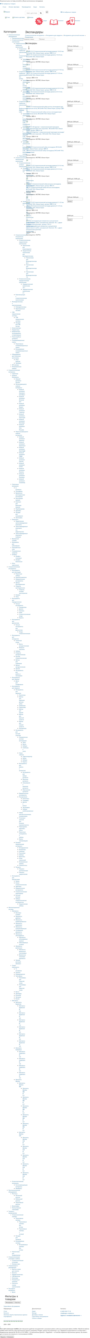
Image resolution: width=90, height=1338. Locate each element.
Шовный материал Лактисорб (22, 415)
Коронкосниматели (21, 577)
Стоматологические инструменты (14, 567)
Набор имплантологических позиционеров (25, 814)
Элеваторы (22, 705)
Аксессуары (19, 517)
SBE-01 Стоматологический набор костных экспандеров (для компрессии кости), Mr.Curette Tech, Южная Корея (44, 112)
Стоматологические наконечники (17, 41)
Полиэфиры (19, 491)
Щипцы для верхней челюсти (21, 716)
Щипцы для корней (21, 710)
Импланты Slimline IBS (22, 1084)
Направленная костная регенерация (23, 738)
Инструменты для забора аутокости (26, 774)
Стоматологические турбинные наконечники (21, 45)
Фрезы (24, 758)
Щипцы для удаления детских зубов (22, 700)
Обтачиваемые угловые (23, 943)
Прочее (18, 668)
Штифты (14, 554)
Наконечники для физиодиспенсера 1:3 (31, 274)
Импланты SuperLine (19, 1003)
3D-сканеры (15, 365)
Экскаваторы (22, 607)
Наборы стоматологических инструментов (21, 900)
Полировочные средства (16, 552)
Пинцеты (18, 867)
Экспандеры (26, 807)
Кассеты (14, 1273)
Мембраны (19, 1188)
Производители (26, 7)
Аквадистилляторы (17, 1274)
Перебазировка (20, 509)
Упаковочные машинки (16, 1280)
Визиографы (15, 1206)
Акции (35, 7)
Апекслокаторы (16, 328)
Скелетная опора (19, 641)
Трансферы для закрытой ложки (22, 987)
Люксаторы (22, 695)
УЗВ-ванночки (16, 1276)
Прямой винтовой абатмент (18, 961)
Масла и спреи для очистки (16, 1270)
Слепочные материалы (15, 485)
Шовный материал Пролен (18, 380)
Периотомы (22, 707)
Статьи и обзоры (37, 1318)
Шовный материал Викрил (22, 405)
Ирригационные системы (20, 309)
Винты (24, 744)
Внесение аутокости (25, 780)
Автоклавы (15, 1278)
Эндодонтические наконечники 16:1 (28, 285)
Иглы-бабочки (18, 360)
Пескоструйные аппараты (16, 337)
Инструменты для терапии (16, 678)
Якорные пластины (22, 648)
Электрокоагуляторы (18, 38)
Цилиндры (19, 993)
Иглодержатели (23, 848)
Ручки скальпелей (22, 859)
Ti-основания (19, 970)
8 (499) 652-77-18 (66, 1311)
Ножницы (21, 851)
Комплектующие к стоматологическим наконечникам (21, 297)
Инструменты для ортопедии (16, 571)
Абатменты (15, 911)
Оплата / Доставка (14, 7)
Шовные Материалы (15, 376)
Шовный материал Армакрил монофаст (22, 392)
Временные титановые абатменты (22, 956)
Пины (17, 596)
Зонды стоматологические (24, 632)
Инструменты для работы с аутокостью (23, 767)
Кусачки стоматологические (21, 657)
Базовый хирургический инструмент (20, 844)
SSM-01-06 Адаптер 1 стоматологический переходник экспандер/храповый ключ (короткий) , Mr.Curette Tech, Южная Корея (45, 133)
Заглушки (18, 997)
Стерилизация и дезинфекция (13, 1266)
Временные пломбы (15, 539)
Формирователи (20, 974)
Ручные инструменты (19, 604)
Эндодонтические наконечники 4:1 (28, 291)
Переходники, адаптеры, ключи (23, 828)
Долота (21, 609)
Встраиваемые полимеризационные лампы (22, 350)
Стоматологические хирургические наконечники (24, 242)
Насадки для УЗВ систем (18, 324)
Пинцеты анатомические (23, 869)
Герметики (15, 373)
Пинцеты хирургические (23, 873)
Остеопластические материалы (17, 1182)
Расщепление (23, 797)
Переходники (23, 156)
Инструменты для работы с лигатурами (19, 673)
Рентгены (14, 1194)
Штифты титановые (19, 557)
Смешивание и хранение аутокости (26, 785)
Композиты (15, 519)
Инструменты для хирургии (16, 687)
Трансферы (19, 976)
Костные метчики (18, 896)
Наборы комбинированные (28, 810)
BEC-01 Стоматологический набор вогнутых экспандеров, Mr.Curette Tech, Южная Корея (43, 188)
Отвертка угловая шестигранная (23, 591)
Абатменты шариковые (19, 924)
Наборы (18, 651)
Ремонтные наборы (19, 574)
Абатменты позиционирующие (21, 927)
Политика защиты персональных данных (15, 1315)
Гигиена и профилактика (13, 1212)
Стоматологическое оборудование (14, 35)
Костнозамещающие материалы (22, 1186)
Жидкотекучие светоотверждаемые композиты (21, 522)
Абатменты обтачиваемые (20, 934)
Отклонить (10, 1337)
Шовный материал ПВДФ (22, 454)
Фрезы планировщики (23, 840)
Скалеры (21, 611)
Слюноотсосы (23, 865)
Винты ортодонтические (24, 645)
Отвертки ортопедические (20, 587)
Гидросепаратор (27, 756)
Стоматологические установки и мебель (14, 1258)
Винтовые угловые (18, 913)
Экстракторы (22, 728)
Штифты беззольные (19, 560)
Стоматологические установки (17, 1261)
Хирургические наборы (23, 905)
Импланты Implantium (19, 1049)
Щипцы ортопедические (20, 583)
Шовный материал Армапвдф (22, 449)
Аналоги (18, 972)
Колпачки (18, 995)
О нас (4, 7)
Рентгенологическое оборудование (14, 1191)
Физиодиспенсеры (21, 307)
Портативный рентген (19, 1203)
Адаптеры (18, 886)
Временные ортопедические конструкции (20, 494)
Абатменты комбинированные (21, 920)
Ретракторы (22, 849)
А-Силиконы (18, 488)
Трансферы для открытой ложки (22, 980)
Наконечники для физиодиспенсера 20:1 (31, 260)
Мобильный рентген (19, 1200)
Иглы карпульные (15, 564)
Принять (3, 1337)
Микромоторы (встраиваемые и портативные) (16, 333)
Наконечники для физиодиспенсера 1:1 (31, 267)
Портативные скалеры (19, 1219)
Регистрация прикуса (19, 499)
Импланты (15, 1000)
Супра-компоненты (15, 966)
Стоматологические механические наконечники (21, 159)
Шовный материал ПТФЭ (22, 465)
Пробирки (18, 363)
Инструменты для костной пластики (19, 732)
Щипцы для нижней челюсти (21, 723)
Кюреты (21, 618)
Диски (13, 1292)
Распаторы (22, 853)
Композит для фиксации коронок (18, 504)
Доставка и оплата (37, 1315)
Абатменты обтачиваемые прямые (23, 939)
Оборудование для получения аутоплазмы (16, 356)
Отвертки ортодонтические (20, 653)
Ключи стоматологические (21, 883)
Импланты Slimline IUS (22, 1134)
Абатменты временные (19, 947)
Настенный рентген (19, 1196)
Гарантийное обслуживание (12, 1306)
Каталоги (60, 20)
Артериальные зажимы (23, 862)
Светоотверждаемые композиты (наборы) (22, 535)
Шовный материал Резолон (22, 470)
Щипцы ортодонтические (20, 666)
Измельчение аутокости (26, 790)
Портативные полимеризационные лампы (22, 345)
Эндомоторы (15, 330)
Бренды (31, 17)
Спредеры (26, 800)
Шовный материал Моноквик (22, 421)
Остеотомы (26, 798)
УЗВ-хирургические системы (16, 314)
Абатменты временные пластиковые (22, 951)
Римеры (18, 595)
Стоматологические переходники (21, 892)
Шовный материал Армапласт (22, 443)
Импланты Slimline (19, 1080)
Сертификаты (8, 1316)
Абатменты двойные (19, 917)
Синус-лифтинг (21, 754)
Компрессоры (16, 1264)
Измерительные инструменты (20, 580)
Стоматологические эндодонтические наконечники (24, 280)
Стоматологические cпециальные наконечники (21, 236)
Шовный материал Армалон (22, 438)
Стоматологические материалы (14, 371)
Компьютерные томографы (16, 1208)
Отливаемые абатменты (19, 931)
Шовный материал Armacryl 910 (22, 399)
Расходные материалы (12, 1289)
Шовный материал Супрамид (22, 480)
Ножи (20, 612)
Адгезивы (18, 510)
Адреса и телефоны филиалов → (71, 1315)
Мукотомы (22, 856)
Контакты (42, 7)
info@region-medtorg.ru (67, 1313)
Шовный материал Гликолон (22, 410)
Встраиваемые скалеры (20, 1242)
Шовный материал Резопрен (22, 475)
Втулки (17, 999)
